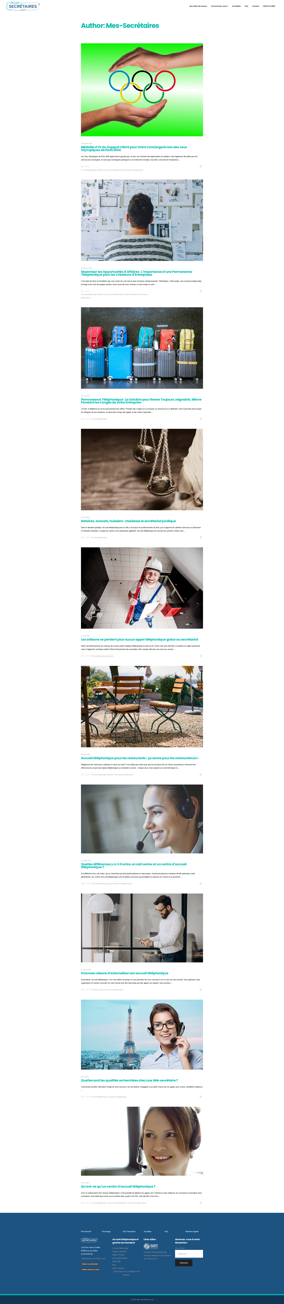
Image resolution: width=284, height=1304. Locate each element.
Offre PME (116, 1261)
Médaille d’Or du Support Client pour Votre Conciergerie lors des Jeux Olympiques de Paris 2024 (134, 148)
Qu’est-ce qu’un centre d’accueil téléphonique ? (118, 1186)
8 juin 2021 (85, 1077)
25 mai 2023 (85, 396)
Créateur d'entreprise (131, 294)
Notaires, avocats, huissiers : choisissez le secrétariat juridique (128, 521)
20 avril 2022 (85, 754)
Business (101, 170)
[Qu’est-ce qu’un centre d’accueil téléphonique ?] (142, 1141)
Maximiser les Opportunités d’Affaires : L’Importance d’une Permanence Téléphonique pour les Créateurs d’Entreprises (136, 273)
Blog (114, 1265)
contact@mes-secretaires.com (93, 1258)
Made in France (118, 1255)
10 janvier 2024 (86, 143)
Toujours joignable (119, 1251)
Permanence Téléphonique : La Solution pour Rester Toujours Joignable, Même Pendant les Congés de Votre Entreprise (141, 401)
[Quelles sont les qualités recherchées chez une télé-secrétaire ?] (142, 1035)
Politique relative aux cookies (91, 1269)
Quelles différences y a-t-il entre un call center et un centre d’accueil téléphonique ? (134, 865)
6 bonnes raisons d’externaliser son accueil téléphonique (124, 973)
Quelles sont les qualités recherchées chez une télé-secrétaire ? (129, 1080)
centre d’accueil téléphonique (114, 170)
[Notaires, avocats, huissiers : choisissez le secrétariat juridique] (142, 469)
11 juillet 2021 (86, 969)
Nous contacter (118, 1268)
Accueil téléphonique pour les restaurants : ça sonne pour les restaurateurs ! (139, 758)
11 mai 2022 (85, 636)
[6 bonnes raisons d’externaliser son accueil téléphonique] (142, 928)
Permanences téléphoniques (133, 170)
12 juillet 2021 (86, 860)
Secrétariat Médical (120, 1258)
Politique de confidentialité (90, 1264)
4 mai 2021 (85, 1183)
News (110, 884)
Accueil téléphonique (90, 170)
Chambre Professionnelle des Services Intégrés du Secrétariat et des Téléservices (157, 1255)
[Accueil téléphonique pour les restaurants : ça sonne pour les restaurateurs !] (142, 706)
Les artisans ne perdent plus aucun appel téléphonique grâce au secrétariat (139, 639)
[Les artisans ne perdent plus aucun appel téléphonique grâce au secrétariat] (142, 588)
